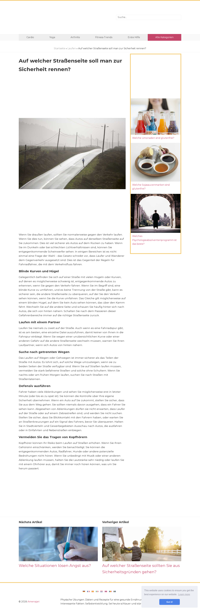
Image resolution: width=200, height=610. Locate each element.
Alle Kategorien (164, 37)
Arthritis (75, 37)
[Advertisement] (65, 17)
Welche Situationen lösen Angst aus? (55, 565)
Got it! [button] (169, 602)
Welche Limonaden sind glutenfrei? (153, 138)
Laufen (71, 48)
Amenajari (33, 601)
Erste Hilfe (134, 37)
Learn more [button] (184, 594)
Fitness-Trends (103, 37)
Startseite (59, 48)
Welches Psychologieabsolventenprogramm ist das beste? (154, 240)
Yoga (52, 37)
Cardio (30, 37)
